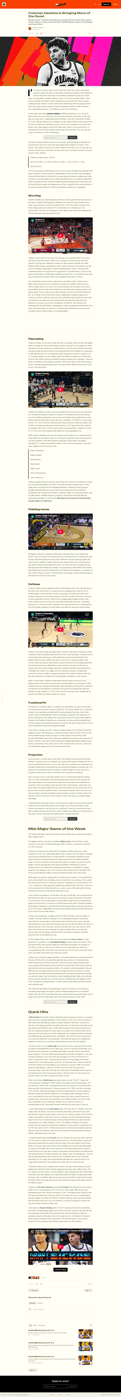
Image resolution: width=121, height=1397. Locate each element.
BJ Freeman (64, 1187)
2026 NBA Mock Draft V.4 (41, 1330)
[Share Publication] (99, 4)
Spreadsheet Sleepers (58, 942)
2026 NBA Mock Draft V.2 (41, 1356)
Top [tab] (30, 1325)
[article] (60, 1334)
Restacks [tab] (40, 1303)
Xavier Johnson (77, 939)
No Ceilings (35, 1335)
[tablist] (36, 1303)
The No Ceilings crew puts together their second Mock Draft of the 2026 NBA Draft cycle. (51, 1360)
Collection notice (24, 1394)
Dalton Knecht (34, 1017)
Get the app (67, 1394)
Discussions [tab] (42, 1325)
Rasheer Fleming (46, 1208)
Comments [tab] (32, 1303)
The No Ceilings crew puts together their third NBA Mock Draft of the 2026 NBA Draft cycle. (51, 1346)
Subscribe (106, 4)
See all (32, 1370)
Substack (103, 1394)
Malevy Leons (65, 841)
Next (87, 1290)
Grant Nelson (54, 1109)
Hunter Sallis (52, 1046)
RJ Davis (53, 1138)
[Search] (95, 4)
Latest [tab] (35, 1325)
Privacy (13, 1394)
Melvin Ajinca (48, 1080)
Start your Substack (57, 1394)
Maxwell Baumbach (38, 27)
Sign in (115, 4)
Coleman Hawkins (53, 114)
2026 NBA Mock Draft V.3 (41, 1343)
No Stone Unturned (45, 1187)
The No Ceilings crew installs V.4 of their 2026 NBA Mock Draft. (47, 1333)
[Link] (25, 195)
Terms (17, 1394)
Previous (35, 1290)
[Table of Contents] (2, 698)
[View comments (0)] (37, 33)
